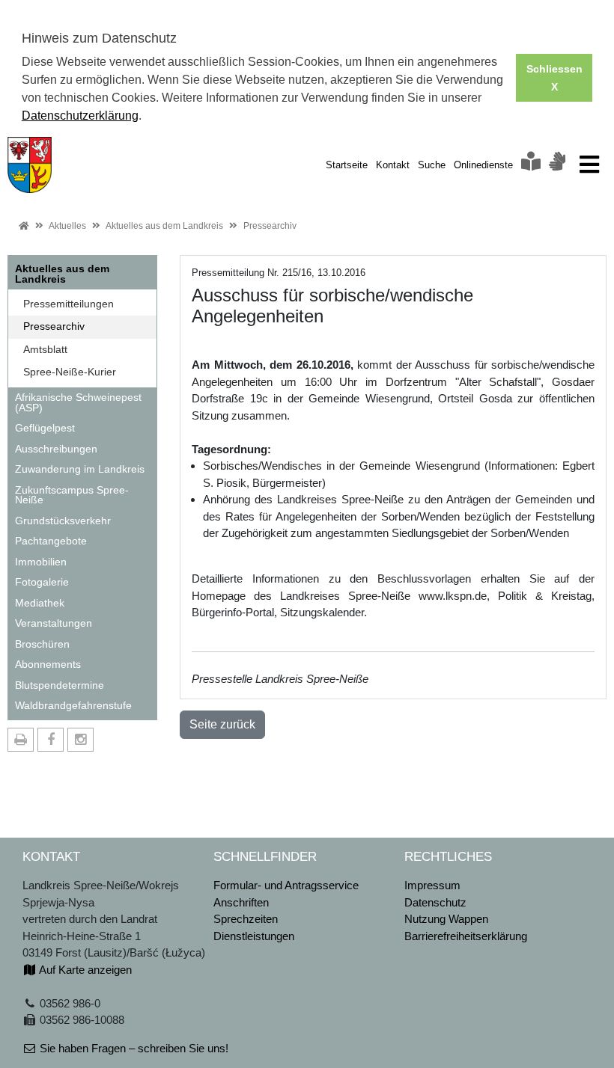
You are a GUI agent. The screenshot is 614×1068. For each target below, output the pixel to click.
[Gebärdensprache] (557, 165)
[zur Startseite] (29, 163)
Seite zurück (222, 724)
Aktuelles (67, 226)
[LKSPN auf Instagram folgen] (80, 740)
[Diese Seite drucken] (20, 740)
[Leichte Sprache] (530, 165)
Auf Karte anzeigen (84, 969)
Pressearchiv (270, 226)
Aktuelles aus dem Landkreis (164, 226)
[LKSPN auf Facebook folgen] (50, 740)
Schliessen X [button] (554, 78)
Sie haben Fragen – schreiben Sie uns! (132, 1048)
